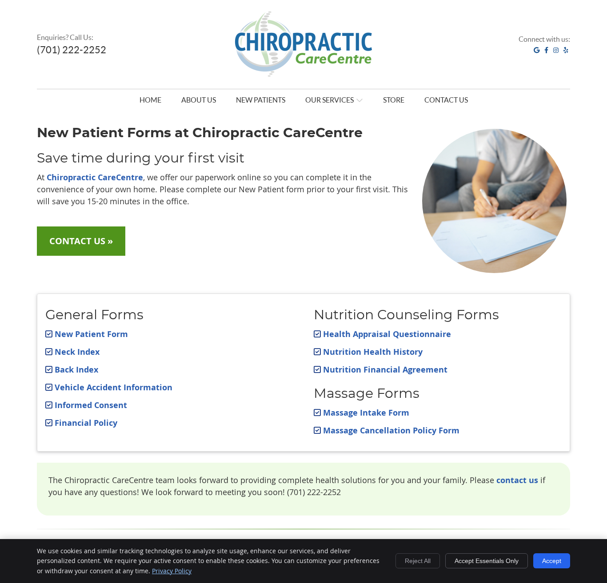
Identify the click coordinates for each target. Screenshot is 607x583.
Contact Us (446, 100)
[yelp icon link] (566, 50)
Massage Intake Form (366, 412)
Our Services (329, 100)
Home (150, 100)
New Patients (260, 100)
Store (393, 100)
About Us (198, 100)
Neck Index (77, 351)
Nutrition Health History (373, 351)
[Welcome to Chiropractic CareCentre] (303, 84)
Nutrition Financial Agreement (385, 369)
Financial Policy (86, 422)
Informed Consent (91, 405)
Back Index (76, 369)
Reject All (418, 560)
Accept (551, 560)
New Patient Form (91, 334)
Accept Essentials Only (487, 560)
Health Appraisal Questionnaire (387, 334)
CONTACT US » (81, 241)
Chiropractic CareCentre (95, 177)
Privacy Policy (172, 571)
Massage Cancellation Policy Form (391, 430)
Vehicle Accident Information (113, 387)
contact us (517, 480)
